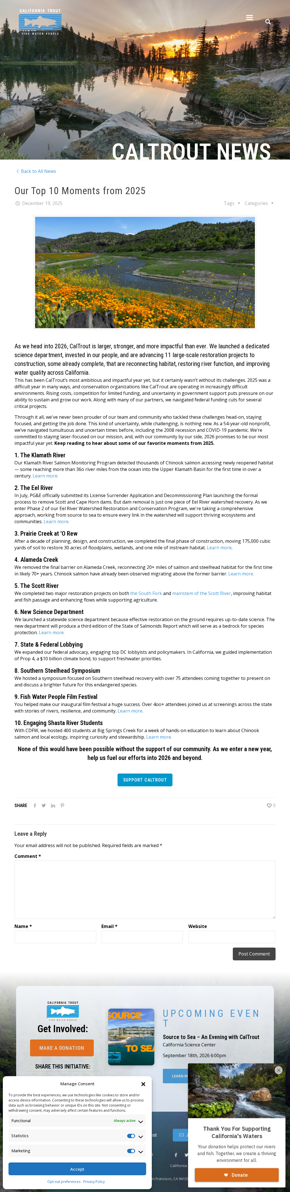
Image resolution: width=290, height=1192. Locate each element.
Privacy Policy (94, 1181)
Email (109, 926)
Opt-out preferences (63, 1181)
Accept (77, 1169)
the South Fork (146, 593)
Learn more (219, 547)
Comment (27, 856)
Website (197, 926)
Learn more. (45, 476)
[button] (143, 1084)
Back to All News (38, 171)
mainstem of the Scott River (201, 593)
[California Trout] (40, 17)
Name (23, 926)
